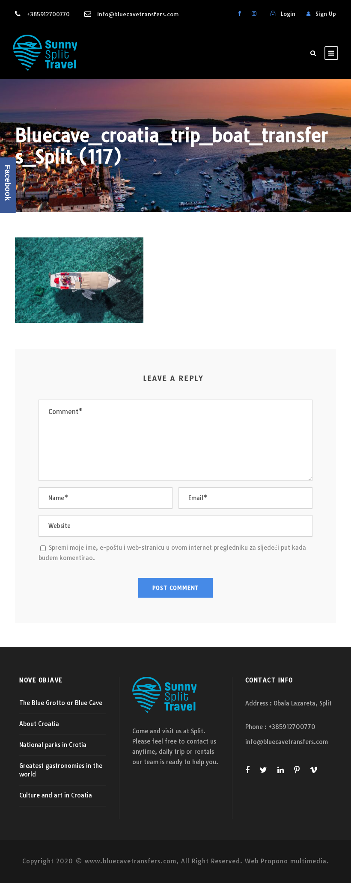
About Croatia (39, 724)
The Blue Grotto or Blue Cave (60, 703)
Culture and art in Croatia (55, 795)
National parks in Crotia (52, 745)
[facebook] (239, 13)
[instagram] (254, 13)
